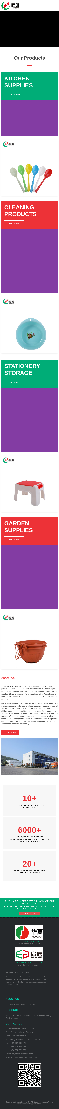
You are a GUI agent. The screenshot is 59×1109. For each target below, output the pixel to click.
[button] (14, 94)
